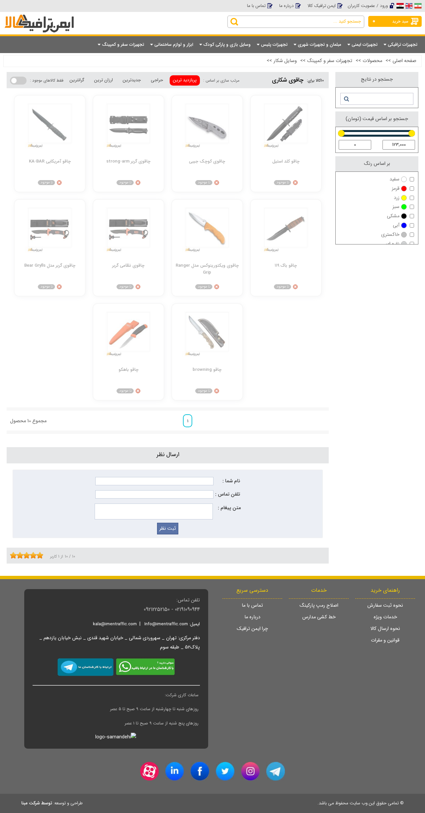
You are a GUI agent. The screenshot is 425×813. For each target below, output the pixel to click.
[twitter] (225, 771)
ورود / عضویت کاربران (368, 5)
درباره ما (286, 5)
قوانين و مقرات (385, 640)
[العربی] (400, 5)
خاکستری (390, 234)
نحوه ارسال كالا (385, 629)
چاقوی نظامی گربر (128, 265)
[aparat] (149, 771)
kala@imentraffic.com (115, 624)
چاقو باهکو (128, 369)
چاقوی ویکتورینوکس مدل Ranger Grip (207, 268)
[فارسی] (418, 5)
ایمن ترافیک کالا (321, 5)
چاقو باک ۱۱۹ (286, 265)
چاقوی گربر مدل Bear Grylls (49, 265)
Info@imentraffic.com (166, 624)
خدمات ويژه (385, 617)
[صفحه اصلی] (56, 17)
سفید (394, 179)
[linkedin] (174, 771)
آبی (396, 225)
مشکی (393, 216)
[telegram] (275, 771)
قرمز (395, 188)
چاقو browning (207, 369)
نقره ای (392, 244)
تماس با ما (256, 5)
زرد (396, 198)
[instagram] (250, 771)
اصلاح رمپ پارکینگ (318, 605)
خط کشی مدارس (319, 617)
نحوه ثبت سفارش (385, 605)
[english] (409, 5)
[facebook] (200, 771)
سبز (395, 207)
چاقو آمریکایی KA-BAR (50, 161)
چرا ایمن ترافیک (252, 629)
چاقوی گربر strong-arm (128, 161)
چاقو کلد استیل (285, 161)
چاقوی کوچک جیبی (207, 161)
